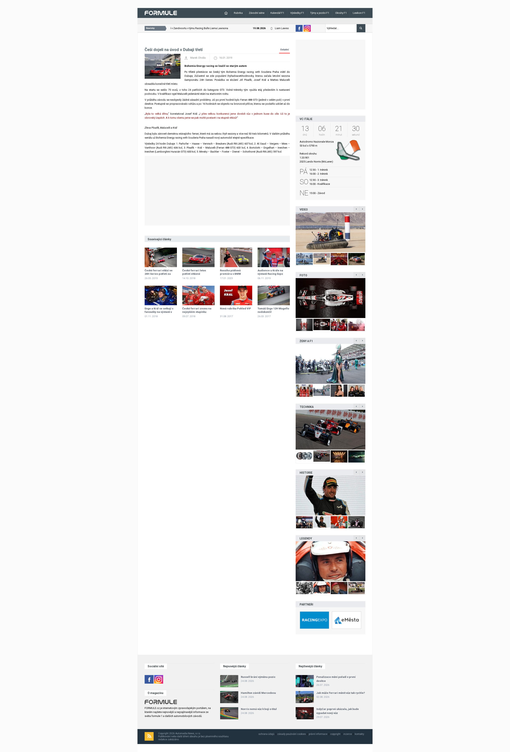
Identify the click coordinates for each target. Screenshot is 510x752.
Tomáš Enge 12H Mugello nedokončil (273, 310)
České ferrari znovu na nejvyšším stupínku (196, 310)
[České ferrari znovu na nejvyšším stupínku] (198, 295)
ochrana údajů (266, 734)
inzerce (347, 734)
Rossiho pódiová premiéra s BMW (230, 272)
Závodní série (256, 12)
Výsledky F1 (297, 12)
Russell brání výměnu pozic (258, 676)
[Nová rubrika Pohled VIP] (236, 295)
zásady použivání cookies (291, 734)
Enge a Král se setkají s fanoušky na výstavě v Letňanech (159, 312)
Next (370, 232)
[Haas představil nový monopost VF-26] (330, 298)
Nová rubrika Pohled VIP (235, 308)
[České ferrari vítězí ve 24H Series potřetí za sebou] (161, 257)
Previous (291, 232)
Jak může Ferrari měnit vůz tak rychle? (340, 692)
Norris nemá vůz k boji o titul (259, 709)
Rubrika (238, 12)
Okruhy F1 (341, 12)
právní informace (318, 734)
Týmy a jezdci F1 (319, 12)
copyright (335, 734)
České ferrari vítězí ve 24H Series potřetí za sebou (159, 274)
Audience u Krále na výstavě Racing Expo (270, 272)
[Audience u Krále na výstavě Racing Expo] (274, 257)
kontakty (359, 734)
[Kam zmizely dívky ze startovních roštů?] (330, 364)
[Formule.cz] (161, 12)
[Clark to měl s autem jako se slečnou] (330, 561)
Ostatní (284, 49)
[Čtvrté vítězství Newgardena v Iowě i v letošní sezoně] (330, 430)
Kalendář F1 (277, 12)
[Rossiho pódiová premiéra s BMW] (236, 257)
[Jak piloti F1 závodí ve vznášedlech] (330, 232)
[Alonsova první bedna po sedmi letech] (330, 495)
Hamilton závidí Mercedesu (258, 692)
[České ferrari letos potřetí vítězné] (198, 257)
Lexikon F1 (359, 12)
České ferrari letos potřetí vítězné (194, 272)
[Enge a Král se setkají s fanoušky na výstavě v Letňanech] (161, 295)
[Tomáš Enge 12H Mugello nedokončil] (274, 295)
